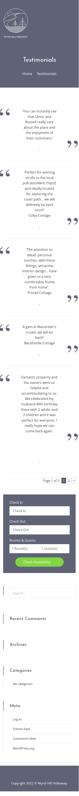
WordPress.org (23, 748)
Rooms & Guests (22, 540)
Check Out (17, 521)
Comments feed (24, 738)
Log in (17, 719)
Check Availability (37, 562)
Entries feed (21, 729)
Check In (16, 502)
